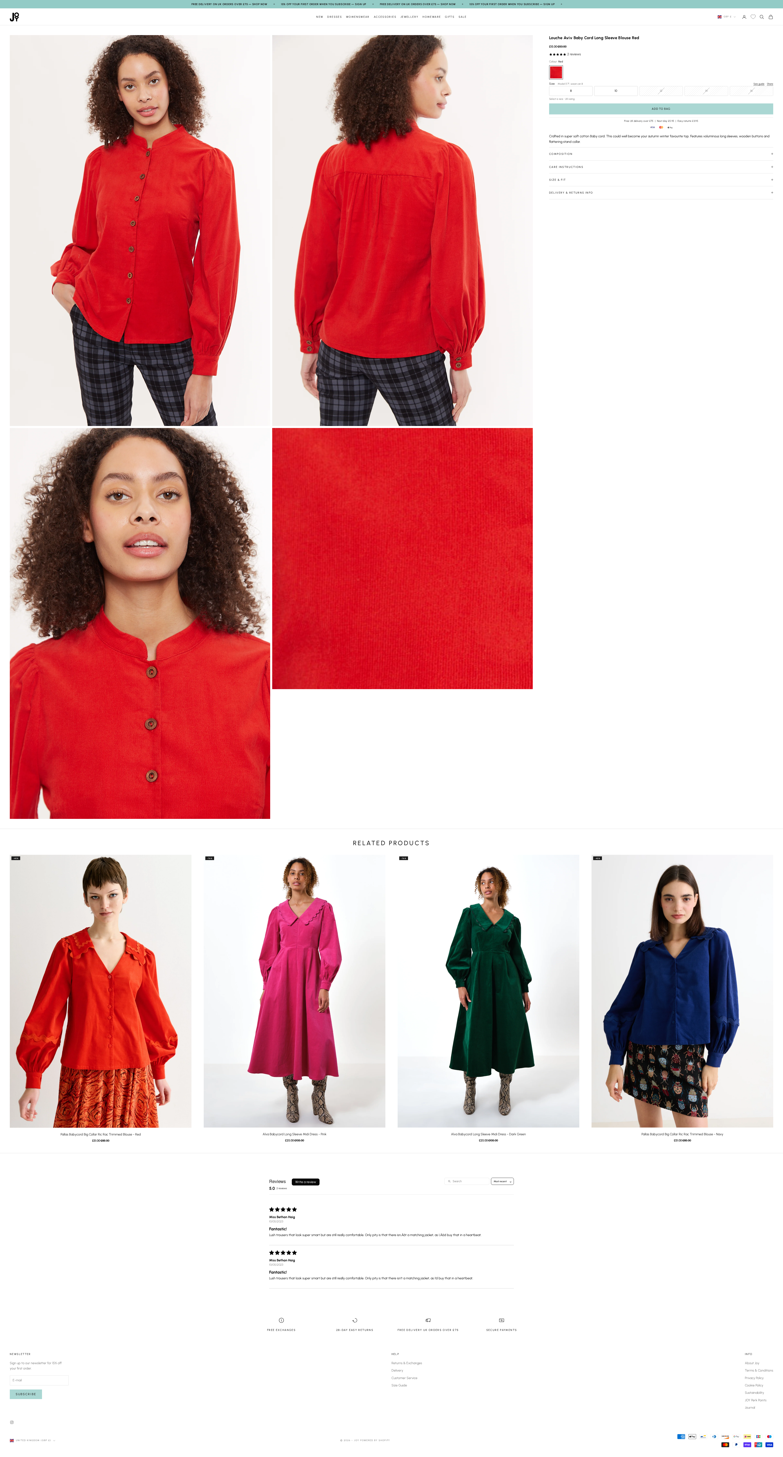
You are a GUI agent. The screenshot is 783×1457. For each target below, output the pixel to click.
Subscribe (26, 1394)
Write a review (305, 1182)
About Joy (752, 1363)
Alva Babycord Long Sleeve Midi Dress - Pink (294, 1134)
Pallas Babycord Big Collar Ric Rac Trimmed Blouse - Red (101, 1134)
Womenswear (358, 16)
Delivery (397, 1370)
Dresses (334, 16)
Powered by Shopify (375, 1440)
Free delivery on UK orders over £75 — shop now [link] (229, 4)
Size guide (758, 83)
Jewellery (409, 16)
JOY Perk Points (755, 1400)
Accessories (385, 16)
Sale (463, 16)
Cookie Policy (754, 1385)
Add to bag (661, 109)
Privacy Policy (754, 1378)
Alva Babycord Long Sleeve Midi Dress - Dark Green (488, 1134)
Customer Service (404, 1378)
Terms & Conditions (759, 1370)
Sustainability (754, 1393)
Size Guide (399, 1385)
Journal (750, 1407)
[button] (558, 54)
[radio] (556, 72)
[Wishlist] (753, 17)
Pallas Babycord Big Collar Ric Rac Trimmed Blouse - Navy (682, 1134)
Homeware (431, 16)
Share (770, 83)
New (319, 16)
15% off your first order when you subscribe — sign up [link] (323, 4)
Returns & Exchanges (407, 1363)
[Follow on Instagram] (12, 1422)
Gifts (450, 16)
